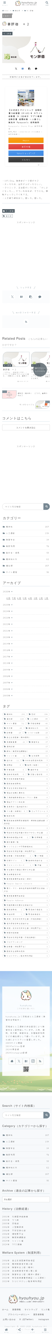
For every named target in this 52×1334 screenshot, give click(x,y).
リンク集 (45, 1309)
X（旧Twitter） (27, 1319)
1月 (47, 598)
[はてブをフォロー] (26, 1061)
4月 (30, 598)
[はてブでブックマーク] (23, 68)
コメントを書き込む (26, 427)
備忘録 (9, 216)
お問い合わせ (9, 1319)
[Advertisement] (26, 251)
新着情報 (16, 1309)
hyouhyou (26, 1005)
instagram (43, 1319)
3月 (36, 598)
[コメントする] (36, 68)
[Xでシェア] (16, 68)
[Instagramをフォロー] (33, 1061)
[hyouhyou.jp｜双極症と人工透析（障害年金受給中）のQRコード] (26, 1069)
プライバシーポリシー (19, 1314)
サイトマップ (31, 1309)
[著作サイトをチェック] (12, 1061)
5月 (25, 598)
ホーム (5, 1309)
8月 (9, 598)
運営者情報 (38, 1314)
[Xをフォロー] (19, 1061)
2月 (41, 598)
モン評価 (10, 211)
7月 (14, 598)
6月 (19, 598)
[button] (29, 68)
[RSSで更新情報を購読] (26, 321)
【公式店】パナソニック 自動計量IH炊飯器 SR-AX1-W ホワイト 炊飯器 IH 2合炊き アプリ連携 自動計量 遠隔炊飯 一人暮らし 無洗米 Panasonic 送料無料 (25, 116)
